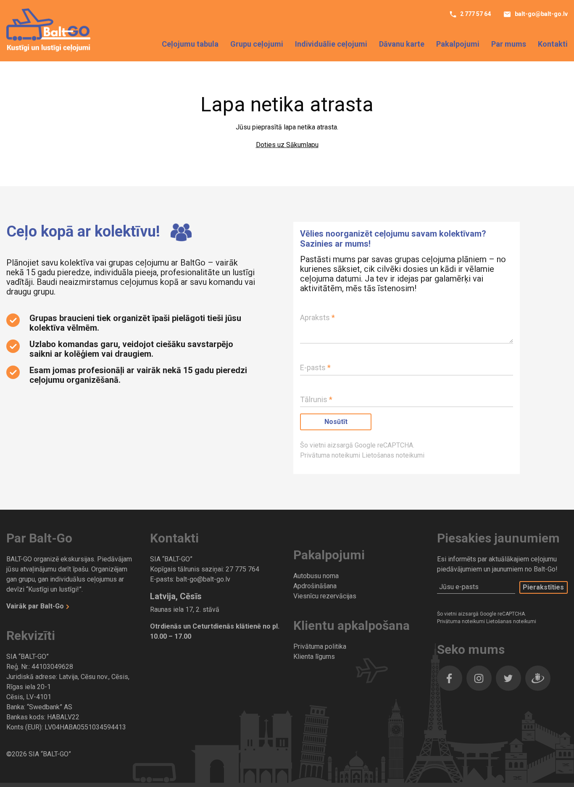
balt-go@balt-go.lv (540, 14)
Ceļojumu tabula (190, 43)
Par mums (508, 43)
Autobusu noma (316, 576)
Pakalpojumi (457, 43)
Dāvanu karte (401, 43)
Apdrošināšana (315, 586)
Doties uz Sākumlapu (287, 145)
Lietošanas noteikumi (393, 455)
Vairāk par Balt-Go (36, 606)
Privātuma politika (319, 646)
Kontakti (553, 43)
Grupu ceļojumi (256, 43)
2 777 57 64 (475, 14)
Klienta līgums (314, 657)
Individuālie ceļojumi (331, 43)
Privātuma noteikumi (331, 455)
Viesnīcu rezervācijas (324, 596)
